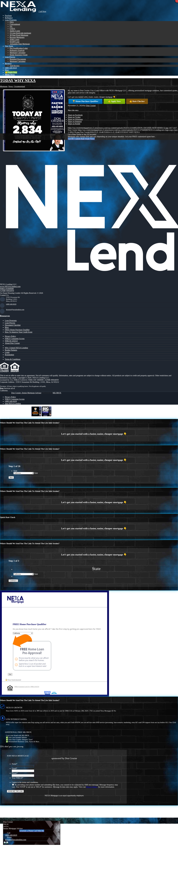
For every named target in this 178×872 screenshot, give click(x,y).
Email (14, 768)
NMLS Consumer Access (14, 339)
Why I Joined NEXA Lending (16, 348)
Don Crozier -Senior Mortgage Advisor (26, 393)
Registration (9, 355)
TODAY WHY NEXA (18, 80)
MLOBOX (57, 393)
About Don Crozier (12, 343)
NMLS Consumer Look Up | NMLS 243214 (26, 686)
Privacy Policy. (92, 787)
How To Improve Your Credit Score (18, 332)
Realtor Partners (11, 350)
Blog (7, 327)
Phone (15, 773)
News (10, 86)
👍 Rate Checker (137, 101)
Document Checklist (12, 325)
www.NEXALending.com (10, 286)
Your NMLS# (17, 778)
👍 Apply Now (114, 101)
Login (7, 352)
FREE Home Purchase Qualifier (17, 330)
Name (14, 764)
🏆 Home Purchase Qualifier (85, 101)
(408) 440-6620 (11, 304)
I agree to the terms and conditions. (25, 782)
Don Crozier (91, 106)
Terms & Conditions (12, 359)
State (15, 471)
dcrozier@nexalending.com (15, 309)
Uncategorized (19, 86)
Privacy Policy (10, 336)
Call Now (42, 11)
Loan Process (10, 323)
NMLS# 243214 (11, 341)
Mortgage (3, 86)
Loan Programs (11, 320)
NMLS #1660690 (7, 289)
